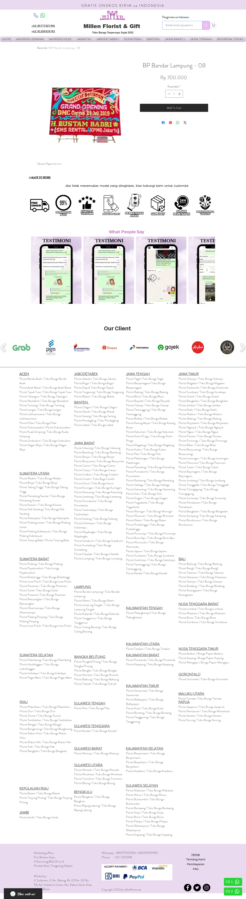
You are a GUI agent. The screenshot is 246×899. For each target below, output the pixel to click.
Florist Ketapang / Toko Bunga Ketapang (149, 664)
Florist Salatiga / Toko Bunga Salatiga (148, 485)
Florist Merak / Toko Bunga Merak (94, 411)
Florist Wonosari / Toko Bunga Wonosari (150, 515)
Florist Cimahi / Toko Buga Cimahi (94, 479)
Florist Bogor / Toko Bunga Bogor (94, 383)
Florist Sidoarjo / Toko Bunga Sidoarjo (201, 378)
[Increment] (179, 93)
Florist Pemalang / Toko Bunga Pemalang (150, 467)
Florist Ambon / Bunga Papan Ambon (201, 653)
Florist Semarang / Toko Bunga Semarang (150, 489)
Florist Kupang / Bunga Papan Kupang (201, 658)
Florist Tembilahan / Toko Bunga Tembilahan (46, 720)
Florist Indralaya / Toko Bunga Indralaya (42, 673)
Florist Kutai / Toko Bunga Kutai (144, 708)
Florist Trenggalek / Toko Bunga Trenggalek (204, 485)
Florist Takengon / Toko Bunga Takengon (43, 396)
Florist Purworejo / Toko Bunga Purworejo (151, 533)
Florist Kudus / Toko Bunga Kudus (146, 449)
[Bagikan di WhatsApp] (177, 122)
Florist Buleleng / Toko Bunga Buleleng (201, 586)
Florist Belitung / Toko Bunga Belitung (96, 679)
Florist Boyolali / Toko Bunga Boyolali (148, 401)
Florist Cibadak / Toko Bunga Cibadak (96, 554)
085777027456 (126, 853)
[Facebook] (187, 887)
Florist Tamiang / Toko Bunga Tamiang (41, 405)
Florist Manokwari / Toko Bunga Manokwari (204, 711)
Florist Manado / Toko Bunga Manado (96, 770)
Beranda (42, 48)
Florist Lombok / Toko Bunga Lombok (201, 609)
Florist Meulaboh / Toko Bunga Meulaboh (44, 401)
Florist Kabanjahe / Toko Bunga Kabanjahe (44, 518)
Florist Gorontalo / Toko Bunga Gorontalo (203, 679)
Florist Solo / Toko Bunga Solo (144, 493)
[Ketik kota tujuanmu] (206, 25)
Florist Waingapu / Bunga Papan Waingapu (204, 662)
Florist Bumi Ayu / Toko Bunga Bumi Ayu (150, 538)
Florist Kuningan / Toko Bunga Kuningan (97, 487)
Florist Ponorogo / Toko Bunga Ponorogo (203, 440)
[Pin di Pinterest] (170, 122)
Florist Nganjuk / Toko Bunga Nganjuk (201, 427)
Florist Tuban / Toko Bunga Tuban (199, 467)
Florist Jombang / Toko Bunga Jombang (202, 480)
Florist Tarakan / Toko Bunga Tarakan (148, 648)
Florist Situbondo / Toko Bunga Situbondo (204, 387)
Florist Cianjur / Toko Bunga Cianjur (95, 470)
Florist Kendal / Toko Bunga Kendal (146, 573)
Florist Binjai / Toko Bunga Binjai (38, 482)
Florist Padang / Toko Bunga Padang (40, 564)
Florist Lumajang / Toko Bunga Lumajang (98, 558)
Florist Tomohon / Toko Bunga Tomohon (98, 778)
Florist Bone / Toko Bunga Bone (145, 817)
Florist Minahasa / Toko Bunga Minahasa (98, 774)
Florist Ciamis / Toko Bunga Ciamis (94, 465)
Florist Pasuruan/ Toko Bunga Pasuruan (202, 462)
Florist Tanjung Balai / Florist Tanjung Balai (44, 540)
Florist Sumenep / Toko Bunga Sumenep (202, 498)
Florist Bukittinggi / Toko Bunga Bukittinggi (44, 577)
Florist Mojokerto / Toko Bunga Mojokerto (204, 423)
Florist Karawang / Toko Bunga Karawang (98, 492)
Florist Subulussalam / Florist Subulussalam (44, 427)
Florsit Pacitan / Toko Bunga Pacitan (200, 436)
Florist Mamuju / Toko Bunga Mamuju (96, 753)
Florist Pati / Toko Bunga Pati (143, 454)
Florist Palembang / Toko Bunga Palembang (45, 660)
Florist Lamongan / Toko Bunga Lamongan (204, 458)
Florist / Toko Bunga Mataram (202, 613)
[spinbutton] (174, 93)
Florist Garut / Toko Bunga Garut (93, 483)
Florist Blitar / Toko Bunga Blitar (197, 445)
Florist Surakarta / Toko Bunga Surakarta (150, 555)
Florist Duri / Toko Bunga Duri (37, 711)
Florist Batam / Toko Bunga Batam (39, 793)
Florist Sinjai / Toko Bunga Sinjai (145, 812)
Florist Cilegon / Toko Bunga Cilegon (95, 407)
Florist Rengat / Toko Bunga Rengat (41, 724)
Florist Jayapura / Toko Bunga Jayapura (201, 707)
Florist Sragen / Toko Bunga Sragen (147, 498)
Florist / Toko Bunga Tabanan (201, 572)
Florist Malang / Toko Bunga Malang (200, 418)
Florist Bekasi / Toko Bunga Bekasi (94, 396)
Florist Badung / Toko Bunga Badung (201, 564)
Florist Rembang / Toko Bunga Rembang (150, 480)
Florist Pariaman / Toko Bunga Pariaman (43, 586)
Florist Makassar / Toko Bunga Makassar (150, 790)
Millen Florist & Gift (111, 26)
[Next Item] (207, 270)
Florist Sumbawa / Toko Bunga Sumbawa (203, 622)
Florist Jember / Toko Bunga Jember (200, 405)
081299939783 (148, 853)
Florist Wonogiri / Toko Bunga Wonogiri (149, 511)
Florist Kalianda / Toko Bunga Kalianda (96, 614)
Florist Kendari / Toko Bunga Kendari (95, 731)
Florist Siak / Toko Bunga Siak (37, 746)
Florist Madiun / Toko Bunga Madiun (200, 414)
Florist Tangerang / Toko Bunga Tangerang (99, 392)
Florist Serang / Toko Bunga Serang (95, 416)
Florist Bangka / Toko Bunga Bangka (95, 670)
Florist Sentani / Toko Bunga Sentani (199, 715)
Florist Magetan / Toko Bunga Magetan (202, 383)
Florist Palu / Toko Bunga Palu (92, 708)
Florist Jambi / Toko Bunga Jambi (38, 817)
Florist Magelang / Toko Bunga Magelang (150, 445)
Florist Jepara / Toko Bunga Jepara (146, 551)
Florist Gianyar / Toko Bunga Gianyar (200, 581)
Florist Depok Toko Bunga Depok (94, 387)
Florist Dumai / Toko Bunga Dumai (40, 715)
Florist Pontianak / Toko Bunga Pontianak (150, 660)
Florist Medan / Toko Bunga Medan (40, 478)
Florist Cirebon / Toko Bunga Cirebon (96, 474)
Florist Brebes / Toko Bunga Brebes (147, 418)
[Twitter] (197, 887)
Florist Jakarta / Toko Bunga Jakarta (95, 378)
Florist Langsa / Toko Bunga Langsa (40, 409)
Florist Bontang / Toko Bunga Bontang (148, 712)
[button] (60, 39)
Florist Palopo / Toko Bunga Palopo (147, 821)
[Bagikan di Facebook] (163, 122)
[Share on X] (185, 122)
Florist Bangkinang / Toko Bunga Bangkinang (46, 729)
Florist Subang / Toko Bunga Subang (95, 518)
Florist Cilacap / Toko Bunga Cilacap (147, 405)
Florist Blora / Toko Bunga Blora (145, 396)
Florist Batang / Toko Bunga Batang (147, 392)
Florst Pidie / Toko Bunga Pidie (37, 423)
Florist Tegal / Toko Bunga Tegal (144, 378)
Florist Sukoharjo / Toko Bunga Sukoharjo (150, 560)
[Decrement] (168, 93)
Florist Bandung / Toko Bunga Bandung (97, 452)
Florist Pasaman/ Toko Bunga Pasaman (42, 594)
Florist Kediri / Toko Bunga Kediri (198, 409)
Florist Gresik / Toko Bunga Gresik (199, 396)
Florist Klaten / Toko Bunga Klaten (146, 520)
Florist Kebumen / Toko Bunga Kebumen (150, 432)
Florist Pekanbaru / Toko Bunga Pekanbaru (45, 707)
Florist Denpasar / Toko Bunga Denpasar (203, 577)
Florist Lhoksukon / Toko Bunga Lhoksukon (45, 440)
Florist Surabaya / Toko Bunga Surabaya (202, 392)
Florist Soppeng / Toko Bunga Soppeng (149, 834)
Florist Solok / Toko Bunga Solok (38, 590)
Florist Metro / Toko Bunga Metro (94, 600)
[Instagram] (206, 887)
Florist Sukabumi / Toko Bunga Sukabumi (98, 540)
